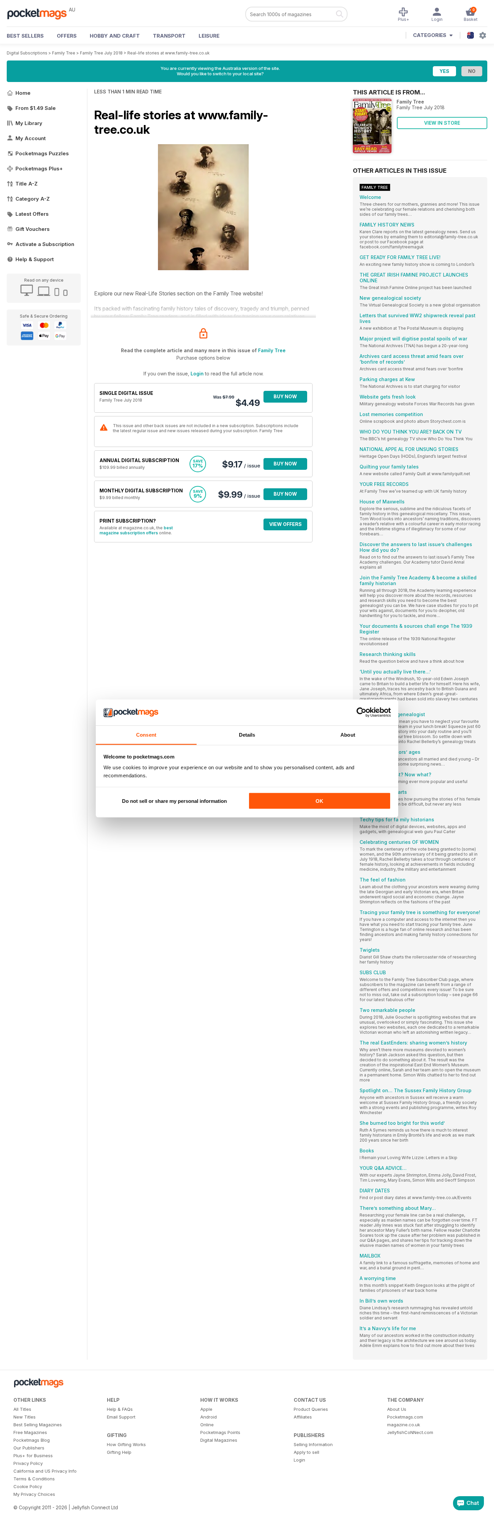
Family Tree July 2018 (101, 52)
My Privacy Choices (34, 1494)
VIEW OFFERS (285, 524)
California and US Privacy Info (45, 1471)
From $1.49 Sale (35, 108)
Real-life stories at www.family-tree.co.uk (168, 52)
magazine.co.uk (403, 1424)
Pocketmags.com (405, 1417)
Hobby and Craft (115, 36)
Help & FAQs (120, 1409)
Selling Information (313, 1444)
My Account (30, 138)
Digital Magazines (218, 1440)
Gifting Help (119, 1452)
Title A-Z (26, 183)
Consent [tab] (146, 734)
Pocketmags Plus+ (39, 168)
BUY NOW (285, 396)
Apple (206, 1409)
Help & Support (34, 259)
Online (207, 1424)
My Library (28, 123)
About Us (396, 1409)
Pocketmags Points (220, 1432)
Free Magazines (30, 1432)
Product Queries (311, 1409)
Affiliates (303, 1417)
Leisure (209, 36)
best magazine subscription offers (136, 530)
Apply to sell (306, 1452)
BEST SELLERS (25, 36)
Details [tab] (247, 734)
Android (208, 1417)
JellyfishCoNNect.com (410, 1432)
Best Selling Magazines (37, 1424)
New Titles (24, 1417)
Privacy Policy (28, 1463)
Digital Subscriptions (27, 52)
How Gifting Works (126, 1444)
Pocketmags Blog (31, 1440)
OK (319, 801)
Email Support (121, 1417)
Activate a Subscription (44, 244)
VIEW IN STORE (442, 123)
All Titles (22, 1409)
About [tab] (347, 734)
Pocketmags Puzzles (42, 153)
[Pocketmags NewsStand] (40, 13)
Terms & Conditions (34, 1478)
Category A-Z (32, 199)
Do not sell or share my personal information (174, 801)
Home (23, 93)
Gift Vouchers (32, 229)
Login (197, 373)
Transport (169, 36)
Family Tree (63, 52)
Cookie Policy (27, 1486)
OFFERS (67, 36)
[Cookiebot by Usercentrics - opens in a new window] (361, 712)
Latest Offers (32, 214)
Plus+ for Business (33, 1455)
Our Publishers (28, 1447)
